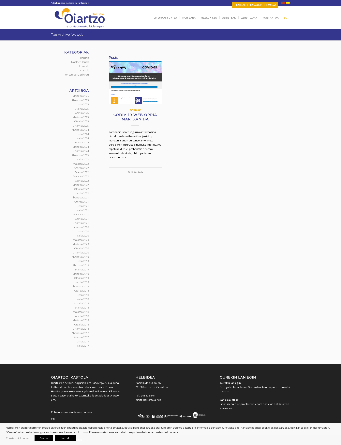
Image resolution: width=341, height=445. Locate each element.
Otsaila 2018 (81, 324)
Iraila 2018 (83, 299)
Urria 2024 (83, 134)
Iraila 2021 (83, 210)
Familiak (271, 4)
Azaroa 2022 (81, 168)
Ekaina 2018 (82, 307)
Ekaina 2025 (82, 108)
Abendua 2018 (80, 286)
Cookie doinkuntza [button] (17, 438)
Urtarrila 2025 (81, 125)
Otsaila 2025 (81, 121)
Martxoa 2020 (81, 244)
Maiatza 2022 (81, 176)
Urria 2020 (83, 231)
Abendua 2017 (80, 333)
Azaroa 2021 (81, 202)
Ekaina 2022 (82, 172)
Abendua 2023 (80, 155)
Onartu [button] (43, 438)
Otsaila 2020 (81, 248)
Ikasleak (240, 4)
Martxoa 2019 (81, 274)
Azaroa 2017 (81, 337)
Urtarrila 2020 (81, 252)
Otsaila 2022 (81, 189)
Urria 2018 (83, 295)
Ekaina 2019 (82, 269)
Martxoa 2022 (81, 185)
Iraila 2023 (83, 159)
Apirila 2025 (82, 113)
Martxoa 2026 (81, 96)
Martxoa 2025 (81, 117)
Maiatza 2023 (81, 163)
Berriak (135, 110)
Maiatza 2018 (81, 312)
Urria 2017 (83, 341)
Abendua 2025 (80, 100)
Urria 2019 (83, 261)
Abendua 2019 (80, 257)
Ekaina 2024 (82, 142)
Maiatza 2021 (81, 214)
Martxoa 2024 (81, 147)
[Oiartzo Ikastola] (80, 17)
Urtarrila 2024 (81, 151)
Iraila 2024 (83, 138)
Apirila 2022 (82, 180)
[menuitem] (241, 5)
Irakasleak (256, 4)
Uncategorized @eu (77, 74)
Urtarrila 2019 (81, 282)
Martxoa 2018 (81, 320)
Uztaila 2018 (81, 303)
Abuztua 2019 (81, 265)
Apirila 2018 (82, 316)
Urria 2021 (83, 206)
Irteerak (84, 66)
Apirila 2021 (82, 219)
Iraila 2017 (83, 345)
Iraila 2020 (83, 235)
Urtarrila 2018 (81, 328)
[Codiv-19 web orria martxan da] (135, 82)
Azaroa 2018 (81, 290)
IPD (53, 418)
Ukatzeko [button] (65, 438)
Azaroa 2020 (81, 227)
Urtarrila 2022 (81, 193)
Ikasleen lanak (80, 62)
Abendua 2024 (80, 130)
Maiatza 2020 (81, 240)
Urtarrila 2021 (81, 223)
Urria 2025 (83, 104)
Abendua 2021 (80, 197)
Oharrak (84, 70)
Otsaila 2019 (81, 278)
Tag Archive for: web (67, 34)
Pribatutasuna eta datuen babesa (71, 412)
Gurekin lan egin (230, 383)
